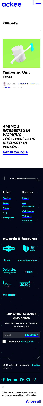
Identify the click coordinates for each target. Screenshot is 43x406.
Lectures (34, 84)
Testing (6, 87)
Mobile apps (28, 211)
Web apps (27, 216)
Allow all (33, 401)
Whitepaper (8, 217)
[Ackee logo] (12, 4)
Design (25, 198)
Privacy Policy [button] (27, 341)
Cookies (36, 365)
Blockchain (27, 221)
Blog (5, 213)
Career (6, 203)
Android (24, 84)
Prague (6, 208)
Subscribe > (31, 335)
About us (7, 198)
